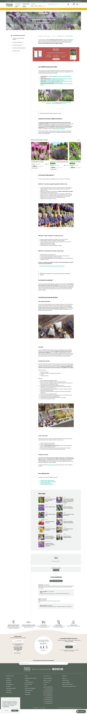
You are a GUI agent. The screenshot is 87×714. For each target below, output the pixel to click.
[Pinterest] (57, 669)
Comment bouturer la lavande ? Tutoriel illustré (68, 507)
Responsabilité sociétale (11, 688)
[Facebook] (55, 669)
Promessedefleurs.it (48, 693)
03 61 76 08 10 (19, 640)
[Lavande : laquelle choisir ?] (41, 508)
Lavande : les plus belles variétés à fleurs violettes (68, 522)
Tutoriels (64, 534)
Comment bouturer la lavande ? (46, 484)
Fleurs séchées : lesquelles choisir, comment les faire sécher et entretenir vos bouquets (68, 500)
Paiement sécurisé (28, 684)
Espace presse (9, 692)
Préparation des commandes (30, 678)
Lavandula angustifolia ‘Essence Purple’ (55, 82)
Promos (43, 6)
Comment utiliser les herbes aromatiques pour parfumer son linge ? (50, 537)
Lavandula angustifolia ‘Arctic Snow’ (55, 76)
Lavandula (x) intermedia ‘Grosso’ (57, 80)
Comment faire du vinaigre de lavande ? (67, 537)
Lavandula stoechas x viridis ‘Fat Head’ (58, 78)
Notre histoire (8, 680)
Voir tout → (79, 139)
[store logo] (9, 5)
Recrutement (8, 690)
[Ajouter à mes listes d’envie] (47, 144)
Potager (32, 6)
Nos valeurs (8, 686)
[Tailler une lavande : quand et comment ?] (59, 515)
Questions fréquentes (48, 678)
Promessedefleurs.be (48, 701)
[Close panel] (19, 698)
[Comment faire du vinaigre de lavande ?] (59, 537)
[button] (68, 4)
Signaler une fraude (47, 680)
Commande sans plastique (30, 688)
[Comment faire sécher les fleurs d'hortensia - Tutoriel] (41, 500)
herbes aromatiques (61, 128)
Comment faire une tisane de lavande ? (50, 529)
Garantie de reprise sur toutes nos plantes (36, 1)
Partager (57, 570)
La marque (33, 4)
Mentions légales (36, 707)
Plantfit (26, 686)
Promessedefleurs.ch (48, 703)
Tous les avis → (43, 650)
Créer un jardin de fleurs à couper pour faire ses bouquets (53, 266)
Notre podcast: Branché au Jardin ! (69, 686)
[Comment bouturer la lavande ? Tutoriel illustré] (59, 508)
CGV (40, 707)
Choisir (40, 13)
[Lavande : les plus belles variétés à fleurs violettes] (59, 522)
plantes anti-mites (52, 464)
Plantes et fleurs (48, 497)
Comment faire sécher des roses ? (49, 522)
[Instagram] (53, 669)
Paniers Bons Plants (28, 690)
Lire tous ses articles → (56, 561)
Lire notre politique (5, 706)
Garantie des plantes (29, 682)
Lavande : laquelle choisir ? (45, 483)
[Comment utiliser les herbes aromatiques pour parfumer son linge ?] (41, 537)
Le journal (64, 678)
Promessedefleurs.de (48, 689)
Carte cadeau (27, 692)
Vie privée (43, 707)
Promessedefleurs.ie (48, 687)
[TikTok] (62, 669)
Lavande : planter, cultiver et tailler (47, 480)
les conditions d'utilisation (71, 650)
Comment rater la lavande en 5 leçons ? (48, 481)
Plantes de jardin (17, 6)
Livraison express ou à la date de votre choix (20, 1)
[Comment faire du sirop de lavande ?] (59, 530)
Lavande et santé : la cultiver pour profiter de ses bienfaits (50, 545)
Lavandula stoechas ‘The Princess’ (61, 83)
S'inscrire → (69, 646)
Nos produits (18, 4)
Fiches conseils (18, 10)
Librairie (36, 6)
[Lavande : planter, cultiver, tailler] (41, 515)
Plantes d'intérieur (24, 6)
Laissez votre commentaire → (56, 580)
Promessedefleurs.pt (48, 697)
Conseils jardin (25, 4)
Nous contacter (47, 682)
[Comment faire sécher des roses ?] (41, 522)
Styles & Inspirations (66, 682)
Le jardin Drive (27, 694)
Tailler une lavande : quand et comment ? (68, 515)
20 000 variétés (8, 1)
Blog (13, 10)
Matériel (40, 6)
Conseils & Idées (65, 680)
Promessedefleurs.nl (48, 699)
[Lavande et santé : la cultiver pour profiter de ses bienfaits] (41, 544)
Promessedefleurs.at (48, 695)
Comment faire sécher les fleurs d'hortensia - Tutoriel (50, 113)
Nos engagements (9, 684)
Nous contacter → (18, 653)
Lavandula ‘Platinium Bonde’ (57, 103)
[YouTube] (60, 669)
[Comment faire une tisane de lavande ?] (41, 530)
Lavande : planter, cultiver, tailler (50, 515)
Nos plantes (8, 682)
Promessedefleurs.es (48, 691)
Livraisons (27, 680)
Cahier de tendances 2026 (67, 684)
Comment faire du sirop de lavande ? (68, 529)
